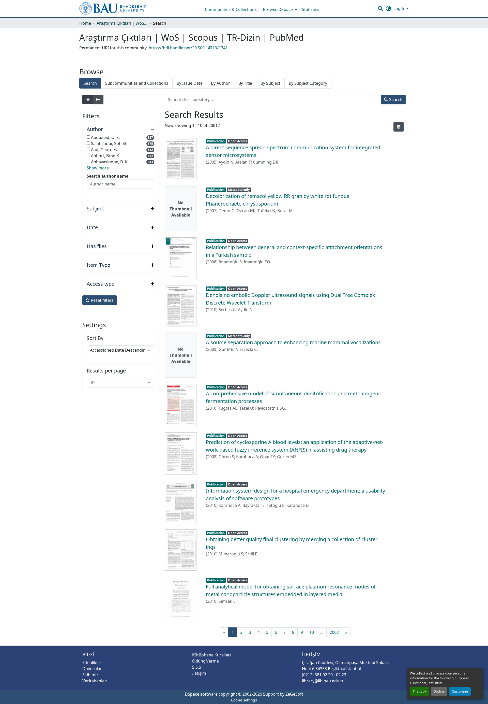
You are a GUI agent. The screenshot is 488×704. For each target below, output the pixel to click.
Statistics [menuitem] (310, 9)
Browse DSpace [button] (278, 9)
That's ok (419, 691)
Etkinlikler (91, 662)
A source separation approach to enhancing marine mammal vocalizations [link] (293, 342)
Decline (439, 691)
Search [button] (395, 99)
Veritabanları (94, 681)
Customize (460, 691)
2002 (334, 632)
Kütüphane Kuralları (211, 655)
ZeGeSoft (294, 694)
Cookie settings (244, 700)
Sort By (95, 338)
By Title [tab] (245, 83)
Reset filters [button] (102, 300)
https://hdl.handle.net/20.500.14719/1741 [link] (188, 48)
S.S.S (196, 667)
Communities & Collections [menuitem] (231, 9)
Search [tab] (90, 83)
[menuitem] (279, 9)
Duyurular (92, 668)
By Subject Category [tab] (308, 83)
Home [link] (85, 23)
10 (311, 632)
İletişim (199, 673)
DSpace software (201, 694)
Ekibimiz (90, 675)
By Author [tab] (220, 83)
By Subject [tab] (270, 83)
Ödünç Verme (205, 661)
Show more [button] (98, 168)
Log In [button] (399, 8)
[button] (113, 8)
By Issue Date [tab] (190, 83)
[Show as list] (87, 99)
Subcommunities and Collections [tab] (136, 83)
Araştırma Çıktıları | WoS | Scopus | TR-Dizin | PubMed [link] (122, 23)
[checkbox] (88, 137)
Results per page (106, 371)
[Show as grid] (98, 99)
